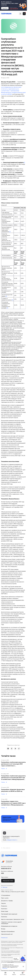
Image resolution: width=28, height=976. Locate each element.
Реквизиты (4, 906)
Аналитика (4, 916)
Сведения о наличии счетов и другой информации (11, 922)
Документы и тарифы (7, 900)
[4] (12, 300)
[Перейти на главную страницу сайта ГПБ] (6, 14)
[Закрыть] (25, 1)
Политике (4, 968)
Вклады (3, 929)
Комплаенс (4, 908)
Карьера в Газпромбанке (8, 931)
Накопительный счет (7, 934)
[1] (24, 162)
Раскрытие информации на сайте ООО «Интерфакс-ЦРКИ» (10, 955)
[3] (6, 296)
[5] (7, 308)
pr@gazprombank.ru (11, 840)
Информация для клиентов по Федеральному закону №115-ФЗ (12, 948)
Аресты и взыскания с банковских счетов (12, 919)
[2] (10, 231)
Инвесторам (4, 911)
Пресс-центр (4, 898)
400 (2, 873)
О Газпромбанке (5, 895)
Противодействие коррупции (9, 914)
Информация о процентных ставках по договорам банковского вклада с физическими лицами (13, 942)
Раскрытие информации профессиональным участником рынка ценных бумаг (12, 945)
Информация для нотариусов (9, 926)
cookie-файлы (10, 962)
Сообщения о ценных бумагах (8, 957)
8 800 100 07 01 (6, 868)
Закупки (3, 903)
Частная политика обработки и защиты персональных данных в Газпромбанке (10, 951)
